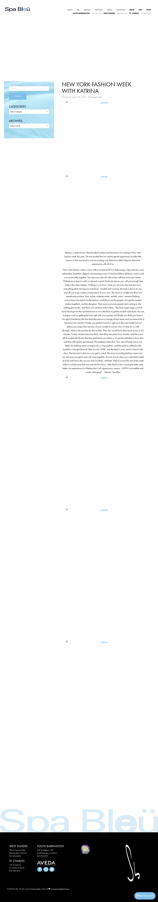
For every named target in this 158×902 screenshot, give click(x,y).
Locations (120, 10)
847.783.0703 (97, 13)
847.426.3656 (122, 13)
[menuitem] (70, 10)
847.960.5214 (146, 13)
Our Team (99, 10)
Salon (70, 10)
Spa (78, 10)
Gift (140, 10)
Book (131, 10)
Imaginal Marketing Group (60, 889)
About (109, 10)
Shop (148, 10)
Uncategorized (95, 97)
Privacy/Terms (36, 889)
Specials (87, 10)
